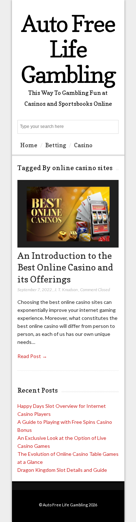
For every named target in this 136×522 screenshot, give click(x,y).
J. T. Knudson (66, 289)
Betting (55, 145)
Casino (83, 145)
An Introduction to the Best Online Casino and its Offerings (65, 267)
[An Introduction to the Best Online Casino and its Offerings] (68, 245)
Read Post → (32, 356)
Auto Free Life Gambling (68, 48)
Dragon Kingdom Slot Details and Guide (62, 470)
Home (28, 145)
